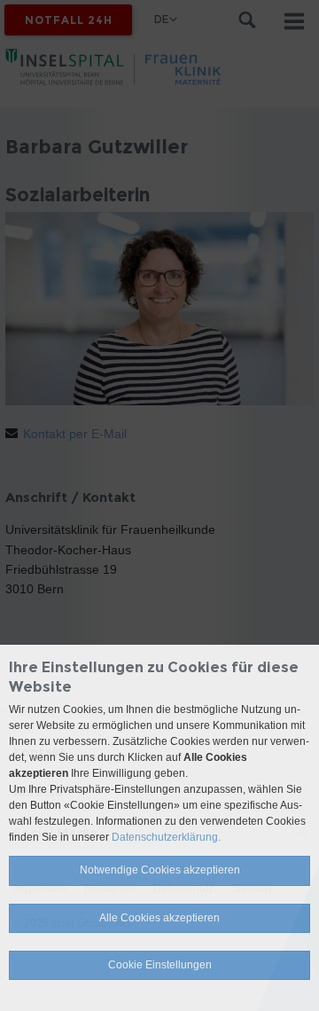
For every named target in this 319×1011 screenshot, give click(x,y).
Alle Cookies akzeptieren (159, 918)
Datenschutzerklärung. (166, 837)
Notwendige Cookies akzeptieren (160, 870)
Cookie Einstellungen (160, 965)
